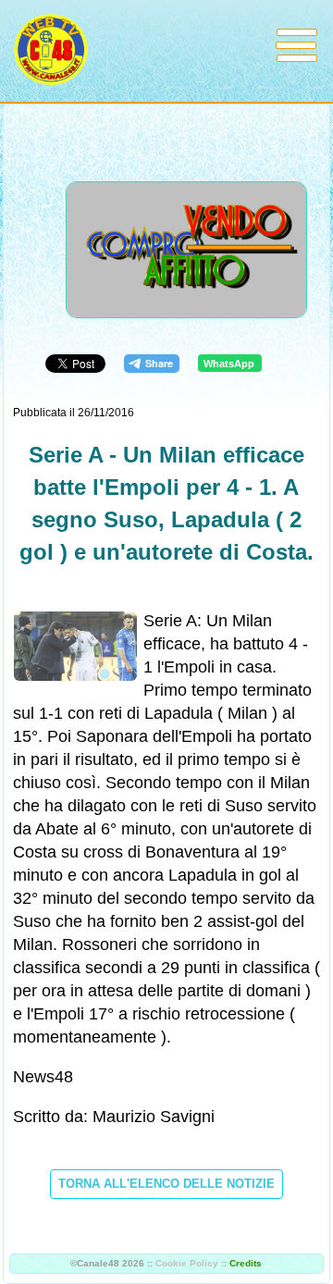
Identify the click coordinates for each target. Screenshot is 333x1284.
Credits (245, 1263)
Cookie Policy (186, 1263)
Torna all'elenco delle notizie (166, 1184)
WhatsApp (229, 363)
